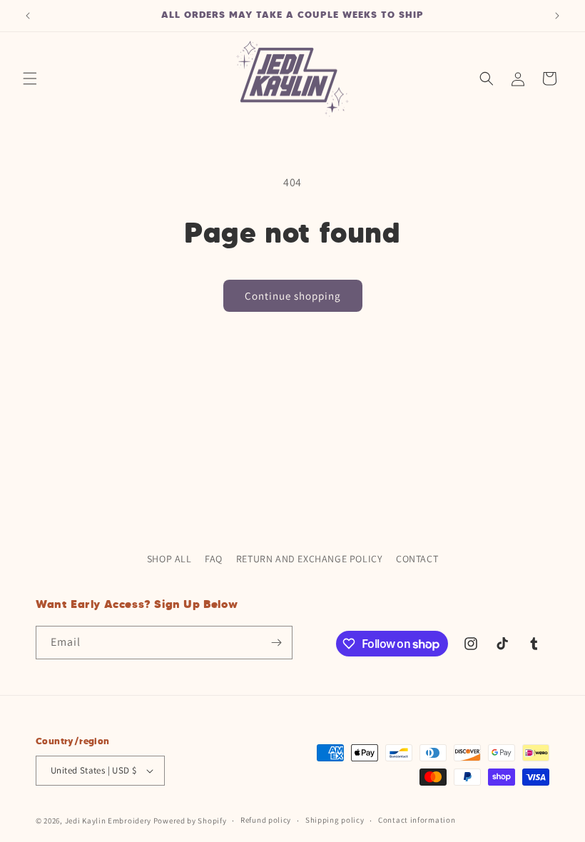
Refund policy (265, 820)
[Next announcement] (557, 15)
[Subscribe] (276, 642)
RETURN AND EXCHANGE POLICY (309, 558)
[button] (30, 78)
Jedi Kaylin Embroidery (108, 821)
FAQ (214, 558)
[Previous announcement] (28, 15)
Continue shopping (293, 296)
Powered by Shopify (190, 821)
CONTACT (417, 558)
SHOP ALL (169, 558)
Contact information (416, 820)
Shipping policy (335, 820)
